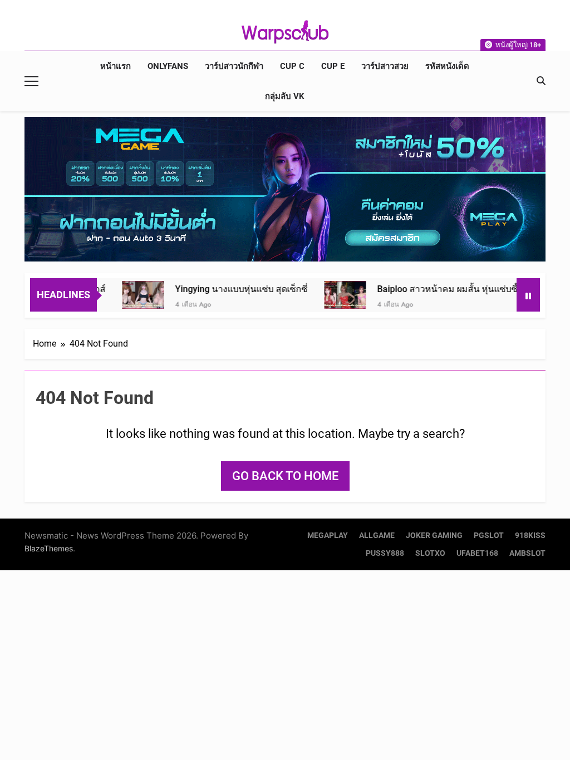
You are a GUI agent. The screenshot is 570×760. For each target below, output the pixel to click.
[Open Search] (541, 80)
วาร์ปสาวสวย (385, 66)
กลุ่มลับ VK (284, 96)
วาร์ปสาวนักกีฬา (234, 66)
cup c (292, 66)
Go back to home (285, 476)
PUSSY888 (385, 553)
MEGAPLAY (327, 535)
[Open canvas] (31, 81)
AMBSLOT (527, 553)
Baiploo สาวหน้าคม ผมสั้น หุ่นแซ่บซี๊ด (427, 289)
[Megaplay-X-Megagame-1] (285, 189)
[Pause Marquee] (528, 295)
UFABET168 (477, 553)
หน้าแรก (115, 66)
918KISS (530, 535)
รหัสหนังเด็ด (447, 66)
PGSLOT (489, 535)
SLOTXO (430, 553)
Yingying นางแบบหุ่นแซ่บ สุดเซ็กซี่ (219, 289)
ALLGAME (377, 535)
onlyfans (168, 66)
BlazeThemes (48, 548)
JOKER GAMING (434, 535)
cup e (333, 66)
